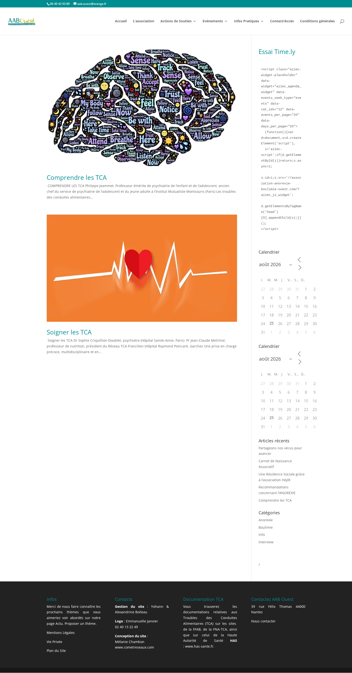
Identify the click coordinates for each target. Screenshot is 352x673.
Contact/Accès (282, 21)
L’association (143, 21)
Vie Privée (54, 641)
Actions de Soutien (176, 21)
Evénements (213, 21)
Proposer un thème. (81, 623)
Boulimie (266, 527)
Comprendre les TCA (77, 177)
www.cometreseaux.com (134, 647)
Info (262, 534)
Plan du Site (56, 650)
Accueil (121, 21)
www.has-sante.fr (199, 646)
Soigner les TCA (69, 332)
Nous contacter (263, 621)
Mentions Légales (61, 632)
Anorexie (266, 520)
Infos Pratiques (246, 21)
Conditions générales (317, 21)
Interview (266, 542)
